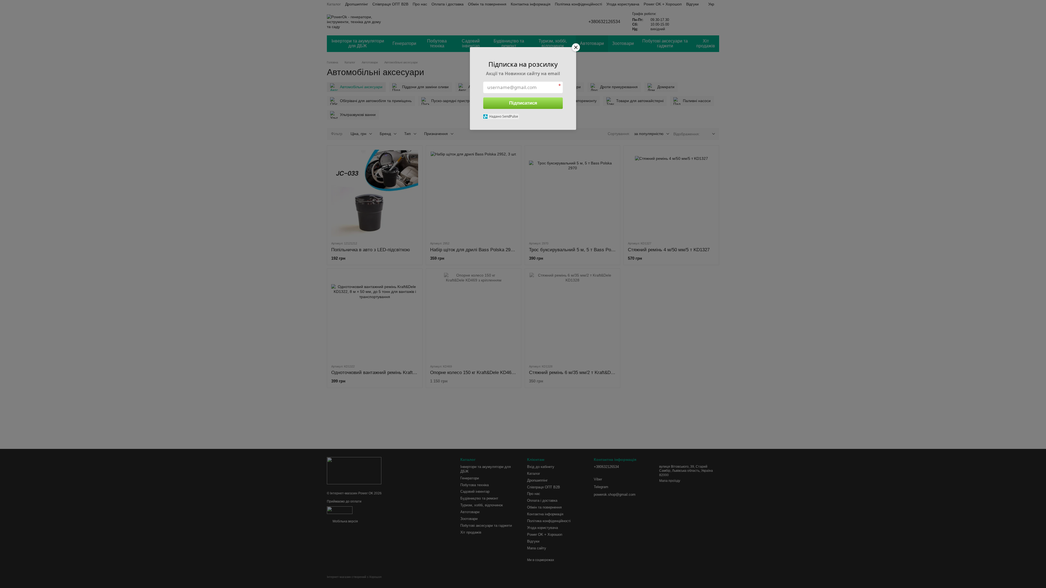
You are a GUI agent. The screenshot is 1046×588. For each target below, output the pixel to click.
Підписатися (523, 103)
